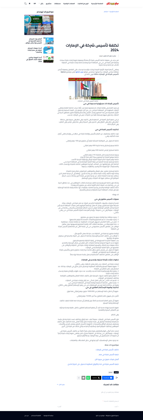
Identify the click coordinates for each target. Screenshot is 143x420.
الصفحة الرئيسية (97, 3)
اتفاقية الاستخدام (36, 415)
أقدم (59, 407)
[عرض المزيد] (79, 378)
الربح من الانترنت (83, 3)
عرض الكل (62, 384)
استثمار (106, 12)
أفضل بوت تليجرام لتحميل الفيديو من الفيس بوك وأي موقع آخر (34, 41)
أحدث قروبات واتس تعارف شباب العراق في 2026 (34, 59)
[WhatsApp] (88, 378)
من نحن (26, 415)
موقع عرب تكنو (100, 415)
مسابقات (57, 3)
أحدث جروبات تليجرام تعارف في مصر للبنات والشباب (35, 50)
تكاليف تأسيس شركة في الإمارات (107, 349)
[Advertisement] (88, 27)
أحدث (115, 407)
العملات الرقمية (69, 3)
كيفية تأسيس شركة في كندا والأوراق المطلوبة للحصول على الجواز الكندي (93, 364)
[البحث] (26, 3)
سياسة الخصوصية (48, 415)
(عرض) (101, 56)
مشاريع (48, 3)
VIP (35, 3)
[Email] (83, 378)
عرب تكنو (79, 71)
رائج (42, 3)
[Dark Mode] (30, 3)
